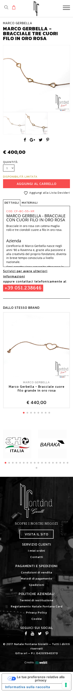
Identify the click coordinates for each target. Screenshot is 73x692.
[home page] (36, 8)
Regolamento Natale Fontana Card (36, 606)
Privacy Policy (36, 612)
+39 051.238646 (23, 288)
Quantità (10, 162)
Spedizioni (36, 585)
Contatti (36, 557)
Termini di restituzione (36, 600)
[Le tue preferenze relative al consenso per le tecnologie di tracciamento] (66, 685)
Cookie (36, 619)
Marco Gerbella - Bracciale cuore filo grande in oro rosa (36, 389)
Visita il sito (36, 534)
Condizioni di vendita (36, 572)
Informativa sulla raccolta (27, 687)
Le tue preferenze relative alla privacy (40, 678)
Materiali (30, 203)
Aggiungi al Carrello (36, 183)
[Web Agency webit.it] (42, 662)
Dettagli (11, 203)
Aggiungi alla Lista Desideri (49, 193)
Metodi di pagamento (36, 578)
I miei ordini (36, 551)
